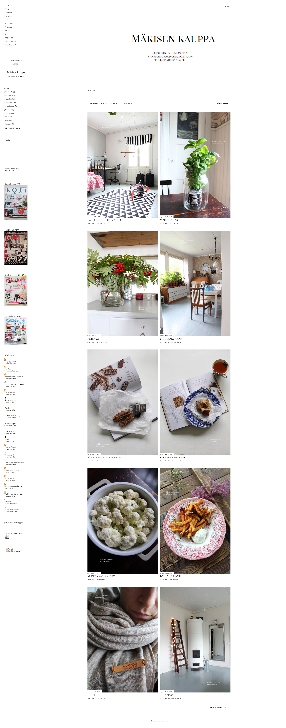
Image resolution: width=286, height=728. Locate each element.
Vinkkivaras (169, 220)
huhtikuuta (9, 95)
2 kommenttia (100, 223)
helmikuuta (9, 103)
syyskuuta (9, 120)
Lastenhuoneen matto (104, 220)
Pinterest (8, 27)
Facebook (8, 13)
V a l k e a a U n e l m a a (13, 494)
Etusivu (91, 91)
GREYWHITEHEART (12, 510)
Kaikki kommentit (15, 551)
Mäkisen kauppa (16, 72)
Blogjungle (8, 38)
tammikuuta (10, 106)
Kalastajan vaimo (11, 431)
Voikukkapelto (9, 455)
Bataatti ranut (171, 576)
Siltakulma (8, 502)
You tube (8, 31)
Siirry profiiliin (16, 77)
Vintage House (10, 361)
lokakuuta (9, 117)
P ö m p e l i (9, 478)
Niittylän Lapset (10, 424)
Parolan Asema (10, 447)
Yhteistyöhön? (10, 45)
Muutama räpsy (171, 338)
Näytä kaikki (222, 103)
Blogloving (8, 23)
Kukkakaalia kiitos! (101, 576)
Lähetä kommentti (102, 342)
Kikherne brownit (173, 457)
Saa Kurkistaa (9, 392)
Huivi (91, 695)
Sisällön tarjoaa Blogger (160, 721)
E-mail (6, 9)
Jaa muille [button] (90, 223)
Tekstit (10, 549)
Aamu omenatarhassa (13, 486)
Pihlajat (93, 338)
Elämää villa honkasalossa (14, 463)
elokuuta (8, 124)
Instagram (8, 16)
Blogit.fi (7, 34)
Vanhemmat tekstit (220, 707)
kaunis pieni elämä (11, 471)
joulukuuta (9, 92)
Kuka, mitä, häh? (10, 41)
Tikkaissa (166, 695)
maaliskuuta (10, 99)
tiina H (6, 439)
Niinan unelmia (10, 400)
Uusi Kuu (7, 408)
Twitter (7, 20)
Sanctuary (8, 369)
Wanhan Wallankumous (13, 377)
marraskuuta (10, 113)
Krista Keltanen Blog (12, 416)
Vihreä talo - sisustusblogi (14, 385)
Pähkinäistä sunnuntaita (105, 457)
